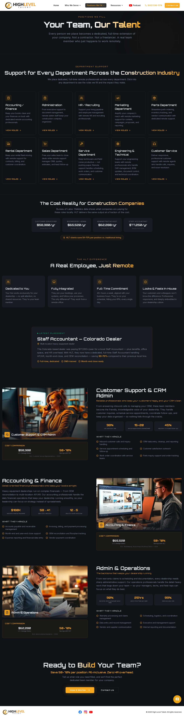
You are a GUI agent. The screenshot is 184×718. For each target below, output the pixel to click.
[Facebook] (80, 712)
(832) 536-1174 (155, 5)
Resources (116, 5)
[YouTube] (91, 712)
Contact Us (172, 5)
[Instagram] (85, 712)
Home (56, 5)
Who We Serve (72, 5)
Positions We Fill (94, 5)
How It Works (78, 690)
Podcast (137, 5)
